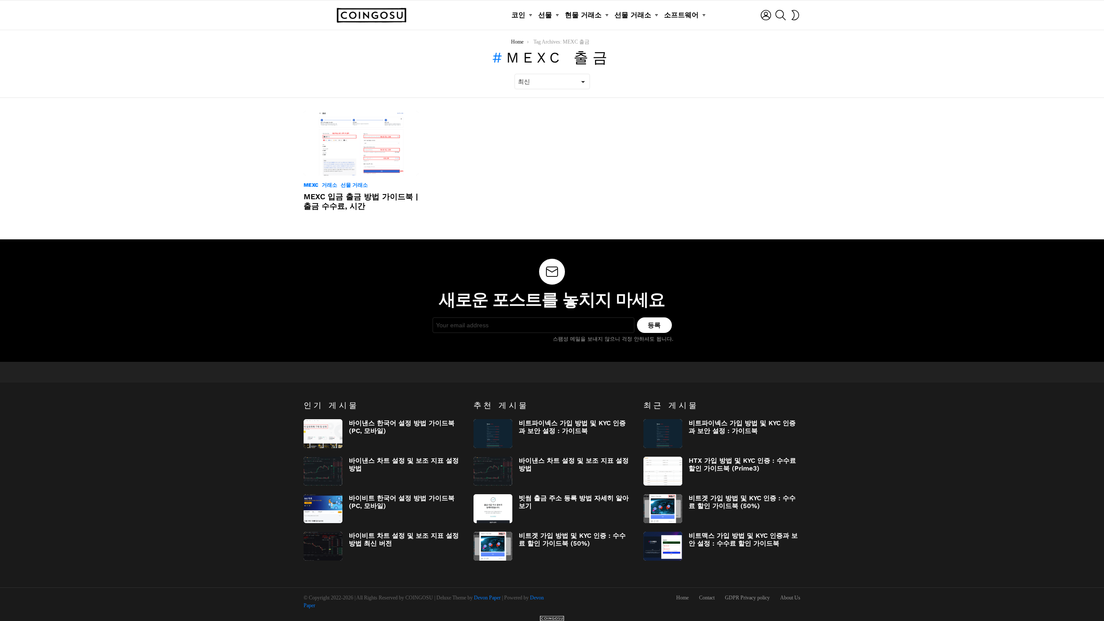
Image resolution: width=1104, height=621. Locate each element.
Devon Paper (487, 598)
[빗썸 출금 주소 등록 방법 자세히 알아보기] (493, 508)
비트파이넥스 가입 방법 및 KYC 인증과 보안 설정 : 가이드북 (572, 427)
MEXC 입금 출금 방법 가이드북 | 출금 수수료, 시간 (361, 201)
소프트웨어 (681, 15)
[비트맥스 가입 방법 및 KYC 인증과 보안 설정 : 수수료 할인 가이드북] (662, 546)
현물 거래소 (583, 15)
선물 (545, 15)
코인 (518, 15)
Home (682, 598)
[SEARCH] (780, 15)
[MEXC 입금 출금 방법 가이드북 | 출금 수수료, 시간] (361, 143)
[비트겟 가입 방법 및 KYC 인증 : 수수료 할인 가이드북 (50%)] (493, 546)
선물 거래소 (633, 15)
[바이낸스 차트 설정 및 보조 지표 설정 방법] (323, 471)
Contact (707, 598)
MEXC (311, 185)
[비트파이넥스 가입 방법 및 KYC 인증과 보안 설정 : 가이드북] (493, 433)
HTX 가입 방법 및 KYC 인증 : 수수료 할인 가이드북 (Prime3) (742, 464)
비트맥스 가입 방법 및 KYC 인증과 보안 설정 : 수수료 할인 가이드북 (743, 539)
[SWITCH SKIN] (795, 15)
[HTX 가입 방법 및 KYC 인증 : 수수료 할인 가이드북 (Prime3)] (662, 471)
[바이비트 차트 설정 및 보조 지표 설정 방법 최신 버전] (323, 546)
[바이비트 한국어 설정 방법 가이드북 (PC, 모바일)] (323, 508)
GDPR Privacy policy (747, 598)
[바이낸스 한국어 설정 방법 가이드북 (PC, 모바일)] (323, 433)
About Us (790, 598)
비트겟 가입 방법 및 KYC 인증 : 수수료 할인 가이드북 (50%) (572, 539)
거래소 (329, 185)
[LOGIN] (766, 15)
